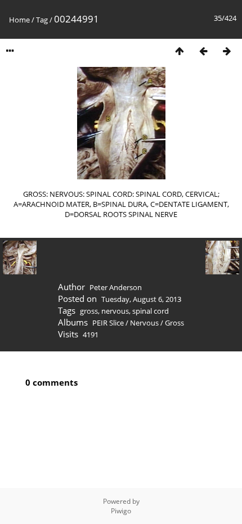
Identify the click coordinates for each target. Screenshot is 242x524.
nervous (115, 311)
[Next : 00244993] (227, 50)
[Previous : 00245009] (203, 50)
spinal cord (150, 311)
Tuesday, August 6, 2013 (141, 299)
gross (89, 311)
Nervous (144, 323)
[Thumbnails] (179, 50)
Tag (42, 20)
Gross (174, 323)
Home (19, 20)
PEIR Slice (108, 323)
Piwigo (121, 511)
